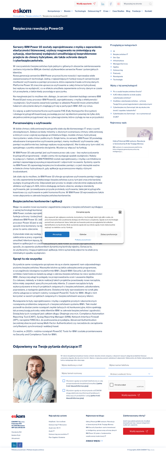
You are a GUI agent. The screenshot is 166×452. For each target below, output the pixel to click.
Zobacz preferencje (109, 234)
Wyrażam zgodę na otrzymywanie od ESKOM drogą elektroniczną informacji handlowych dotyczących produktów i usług (83, 394)
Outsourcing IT (94, 11)
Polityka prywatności (83, 240)
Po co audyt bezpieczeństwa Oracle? (127, 91)
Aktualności (16, 438)
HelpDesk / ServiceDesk (57, 421)
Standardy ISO (17, 432)
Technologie (80, 11)
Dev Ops (116, 57)
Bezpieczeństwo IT (120, 54)
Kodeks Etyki (16, 435)
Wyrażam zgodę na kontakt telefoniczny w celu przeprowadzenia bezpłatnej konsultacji (84, 383)
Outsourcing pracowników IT (59, 434)
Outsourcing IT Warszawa (58, 425)
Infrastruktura (118, 61)
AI (114, 51)
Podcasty (116, 73)
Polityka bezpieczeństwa (35, 450)
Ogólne (116, 67)
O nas (105, 11)
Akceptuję (57, 234)
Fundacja (136, 11)
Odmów (83, 234)
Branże (67, 11)
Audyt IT (52, 431)
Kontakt (148, 11)
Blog (128, 11)
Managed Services (120, 64)
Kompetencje (54, 11)
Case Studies (118, 11)
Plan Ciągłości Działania (57, 437)
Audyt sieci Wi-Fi (55, 428)
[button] (120, 212)
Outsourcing (118, 70)
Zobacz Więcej (93, 441)
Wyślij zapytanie (84, 4)
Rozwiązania (118, 76)
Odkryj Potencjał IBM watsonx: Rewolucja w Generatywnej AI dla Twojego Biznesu (129, 142)
